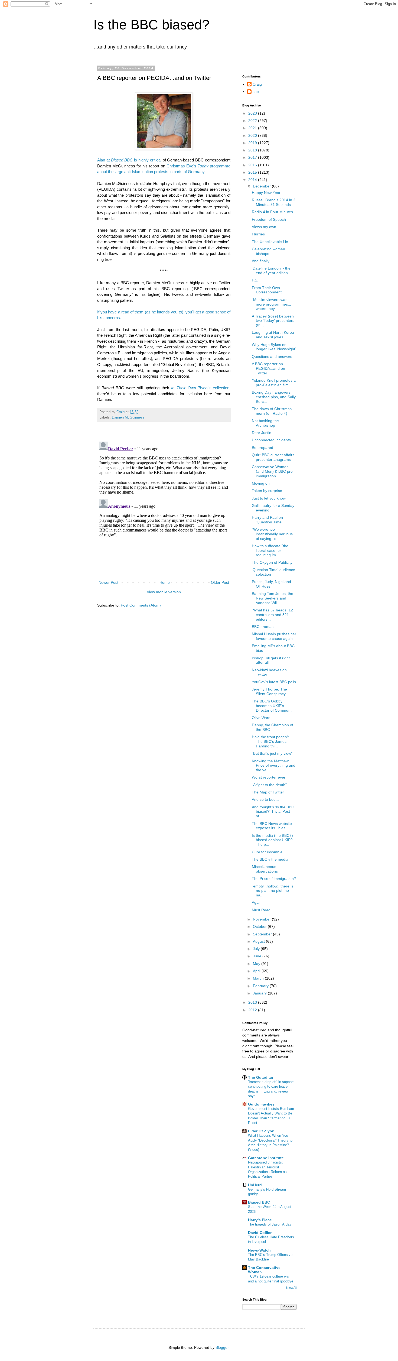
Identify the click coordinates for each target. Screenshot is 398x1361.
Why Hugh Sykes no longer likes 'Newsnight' (274, 346)
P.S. (255, 280)
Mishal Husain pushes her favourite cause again (274, 636)
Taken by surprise (267, 490)
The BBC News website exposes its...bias (272, 825)
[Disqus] (163, 507)
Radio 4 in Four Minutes (272, 212)
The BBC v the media (270, 859)
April (257, 971)
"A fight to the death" (269, 785)
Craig (257, 84)
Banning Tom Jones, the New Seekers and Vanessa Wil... (272, 598)
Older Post (220, 582)
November (262, 919)
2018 (253, 150)
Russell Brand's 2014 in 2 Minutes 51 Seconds (273, 202)
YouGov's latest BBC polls (274, 682)
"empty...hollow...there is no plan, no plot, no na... (272, 890)
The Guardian (260, 1077)
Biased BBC (259, 1202)
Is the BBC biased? (151, 24)
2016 (253, 165)
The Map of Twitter (268, 792)
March (259, 978)
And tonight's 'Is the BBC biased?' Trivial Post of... (273, 811)
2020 (253, 135)
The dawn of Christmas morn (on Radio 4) (272, 411)
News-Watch (259, 1250)
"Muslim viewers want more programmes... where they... (271, 304)
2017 (253, 157)
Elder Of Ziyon (261, 1131)
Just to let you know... (270, 498)
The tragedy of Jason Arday (269, 1224)
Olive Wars (261, 717)
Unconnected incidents (271, 440)
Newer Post (108, 582)
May (257, 963)
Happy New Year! (267, 192)
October (260, 926)
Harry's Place (260, 1220)
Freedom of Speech (269, 219)
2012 (253, 1010)
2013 (253, 1002)
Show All (291, 1287)
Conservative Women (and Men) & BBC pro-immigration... (273, 471)
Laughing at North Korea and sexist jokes (273, 334)
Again (257, 902)
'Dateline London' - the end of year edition (271, 270)
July (257, 949)
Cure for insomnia (267, 852)
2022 (253, 120)
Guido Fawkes (261, 1104)
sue (256, 91)
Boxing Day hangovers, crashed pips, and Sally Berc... (274, 397)
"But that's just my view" (272, 753)
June (257, 956)
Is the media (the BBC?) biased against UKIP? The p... (272, 840)
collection (200, 387)
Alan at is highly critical (129, 160)
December (262, 186)
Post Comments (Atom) (141, 605)
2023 (253, 113)
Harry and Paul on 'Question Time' (267, 519)
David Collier (260, 1232)
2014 (253, 179)
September (263, 934)
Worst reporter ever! (269, 777)
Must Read (261, 910)
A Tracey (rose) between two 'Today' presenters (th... (273, 321)
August (259, 941)
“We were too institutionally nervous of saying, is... (272, 534)
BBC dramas (262, 626)
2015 (253, 172)
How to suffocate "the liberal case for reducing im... (270, 550)
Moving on (261, 483)
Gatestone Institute (266, 1158)
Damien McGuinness (128, 417)
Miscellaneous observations (265, 868)
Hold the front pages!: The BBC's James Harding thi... (270, 741)
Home (164, 582)
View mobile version (164, 592)
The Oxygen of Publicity (272, 562)
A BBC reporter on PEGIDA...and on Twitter (268, 368)
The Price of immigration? (274, 878)
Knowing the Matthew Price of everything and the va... (273, 765)
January (260, 993)
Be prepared (262, 447)
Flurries (258, 234)
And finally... (262, 261)
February (261, 986)
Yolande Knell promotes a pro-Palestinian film (274, 382)
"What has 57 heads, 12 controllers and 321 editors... (272, 614)
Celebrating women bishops (268, 251)
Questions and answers (272, 356)
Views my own (264, 227)
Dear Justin (261, 432)
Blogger (222, 1347)
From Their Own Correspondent (267, 290)
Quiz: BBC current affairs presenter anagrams (273, 457)
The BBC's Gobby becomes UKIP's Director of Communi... (273, 705)
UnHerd (255, 1185)
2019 (253, 143)
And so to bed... (265, 799)
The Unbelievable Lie (270, 241)
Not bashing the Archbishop (265, 423)
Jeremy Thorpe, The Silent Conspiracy (269, 691)
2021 (253, 128)
